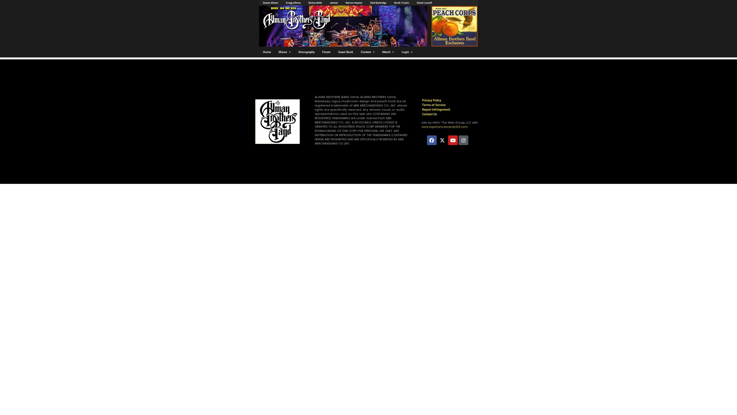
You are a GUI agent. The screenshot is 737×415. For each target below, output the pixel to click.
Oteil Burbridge (378, 2)
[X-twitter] (442, 140)
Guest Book (345, 52)
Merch (386, 52)
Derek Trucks (401, 2)
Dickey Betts (315, 2)
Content (366, 52)
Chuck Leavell (424, 2)
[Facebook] (432, 140)
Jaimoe (334, 2)
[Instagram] (463, 140)
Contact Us (429, 114)
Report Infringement (436, 109)
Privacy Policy (431, 100)
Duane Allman (270, 2)
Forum (326, 52)
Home (267, 52)
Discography (306, 52)
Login (405, 52)
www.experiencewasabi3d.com (445, 127)
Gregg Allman (293, 2)
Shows (282, 52)
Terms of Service (434, 105)
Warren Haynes (353, 2)
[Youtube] (453, 140)
